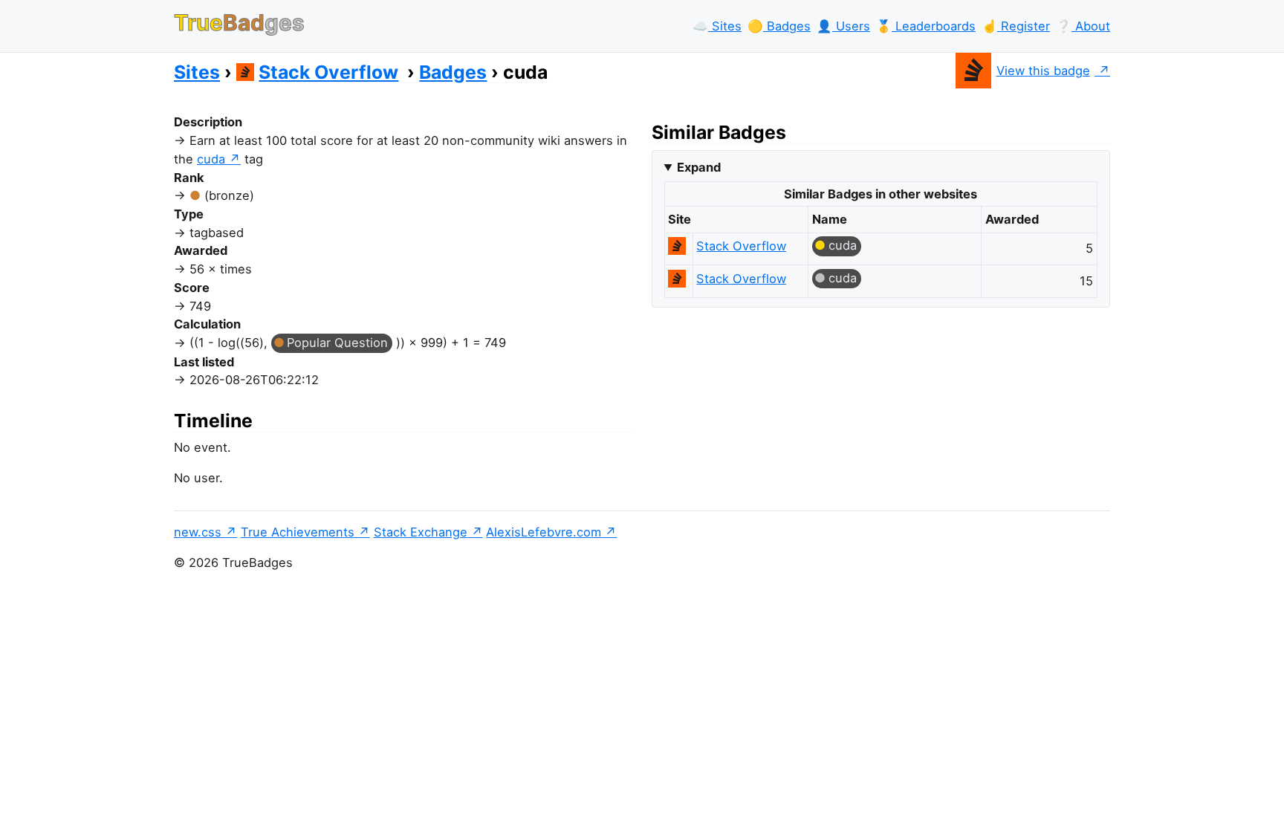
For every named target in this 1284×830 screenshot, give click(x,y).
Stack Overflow (328, 72)
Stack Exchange (420, 532)
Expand (699, 167)
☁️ (717, 26)
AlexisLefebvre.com (543, 532)
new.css (197, 532)
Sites (197, 72)
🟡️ (779, 26)
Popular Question (337, 342)
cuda (211, 159)
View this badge (1043, 70)
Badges (453, 72)
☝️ (1016, 26)
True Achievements (297, 532)
